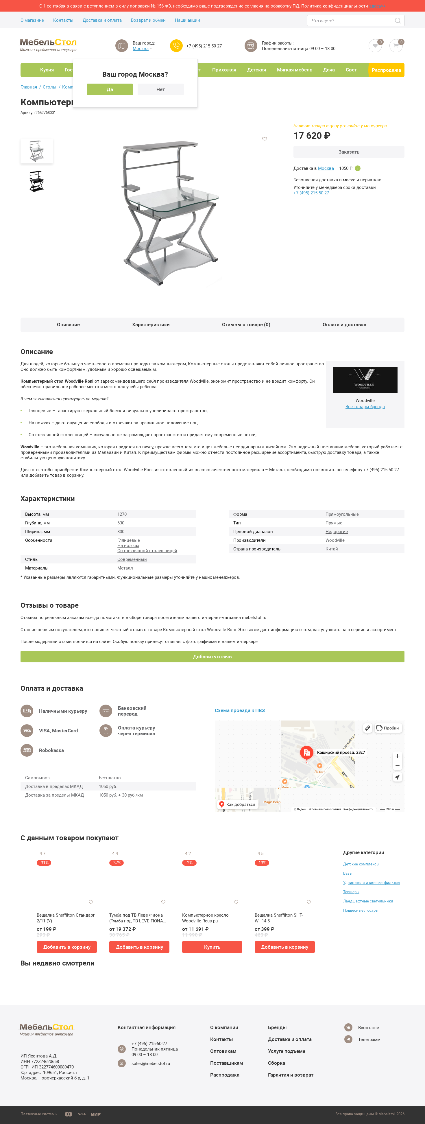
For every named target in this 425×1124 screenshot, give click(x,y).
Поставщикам (226, 1062)
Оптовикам (223, 1051)
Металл (125, 568)
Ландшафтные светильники (368, 901)
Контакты (63, 20)
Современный (132, 559)
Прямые (334, 523)
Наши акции (187, 20)
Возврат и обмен (148, 20)
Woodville (335, 540)
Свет (351, 69)
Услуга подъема (286, 1051)
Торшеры (351, 891)
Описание (68, 324)
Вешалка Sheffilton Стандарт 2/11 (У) (66, 918)
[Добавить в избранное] (264, 139)
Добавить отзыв (212, 656)
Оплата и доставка (344, 324)
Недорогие (337, 531)
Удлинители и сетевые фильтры (371, 882)
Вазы (347, 873)
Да (110, 89)
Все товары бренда (365, 406)
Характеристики (151, 324)
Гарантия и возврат (290, 1074)
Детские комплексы (361, 864)
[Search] (398, 20)
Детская (256, 69)
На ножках (128, 545)
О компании (224, 1027)
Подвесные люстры (360, 910)
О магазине (32, 20)
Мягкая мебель (294, 69)
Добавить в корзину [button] (66, 947)
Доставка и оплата (102, 20)
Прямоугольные (342, 514)
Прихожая (224, 69)
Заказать (349, 151)
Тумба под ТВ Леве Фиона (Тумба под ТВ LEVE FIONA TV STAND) (136, 918)
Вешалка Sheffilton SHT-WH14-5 (279, 918)
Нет (160, 89)
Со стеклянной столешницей (147, 550)
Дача (329, 69)
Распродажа (386, 70)
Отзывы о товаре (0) (246, 324)
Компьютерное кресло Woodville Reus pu (205, 918)
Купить (212, 947)
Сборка (276, 1062)
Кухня (47, 69)
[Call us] (176, 45)
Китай (332, 549)
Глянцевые (128, 540)
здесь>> (377, 6)
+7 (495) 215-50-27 (204, 46)
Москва (141, 48)
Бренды (277, 1027)
